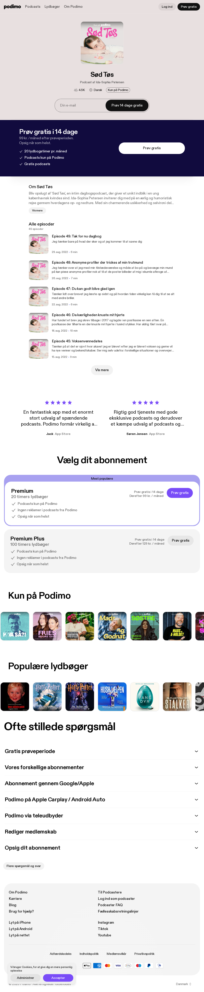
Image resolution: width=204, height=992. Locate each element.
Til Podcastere (110, 892)
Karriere (15, 898)
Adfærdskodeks (61, 954)
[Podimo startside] (12, 7)
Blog (12, 905)
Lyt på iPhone (20, 922)
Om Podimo (73, 6)
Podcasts (32, 6)
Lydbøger (52, 6)
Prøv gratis (189, 7)
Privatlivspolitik (144, 954)
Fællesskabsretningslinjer (118, 911)
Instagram (106, 922)
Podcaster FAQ (110, 905)
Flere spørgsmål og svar (24, 866)
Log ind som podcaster (116, 898)
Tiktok (103, 929)
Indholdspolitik (89, 954)
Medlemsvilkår (116, 954)
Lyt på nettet (19, 935)
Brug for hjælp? (21, 911)
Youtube (104, 935)
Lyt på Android (20, 929)
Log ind (167, 7)
